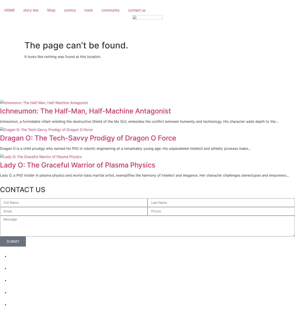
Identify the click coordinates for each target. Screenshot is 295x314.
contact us (137, 10)
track (88, 10)
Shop (51, 10)
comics (70, 10)
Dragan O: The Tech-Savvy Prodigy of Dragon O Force (88, 138)
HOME (9, 10)
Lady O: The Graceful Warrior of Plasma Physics (77, 165)
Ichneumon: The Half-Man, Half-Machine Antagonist (85, 111)
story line (30, 10)
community (111, 10)
